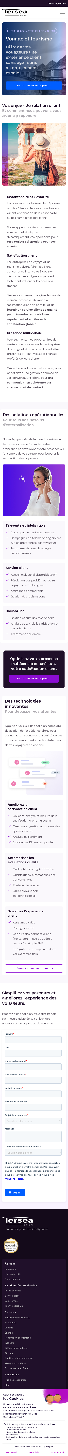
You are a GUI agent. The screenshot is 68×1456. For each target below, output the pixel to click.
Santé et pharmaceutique (19, 1358)
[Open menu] (62, 12)
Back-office (11, 1300)
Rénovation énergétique (18, 1337)
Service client (12, 1295)
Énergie (9, 1332)
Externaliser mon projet (34, 85)
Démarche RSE (13, 1273)
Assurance (10, 1322)
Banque (9, 1327)
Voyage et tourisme (15, 1363)
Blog (7, 1384)
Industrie (9, 1342)
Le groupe (10, 1268)
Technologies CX (14, 1305)
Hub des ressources (15, 1379)
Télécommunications (16, 1347)
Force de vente (13, 1290)
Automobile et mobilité (17, 1317)
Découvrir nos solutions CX (34, 968)
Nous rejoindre (57, 3)
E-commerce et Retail (17, 1368)
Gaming (9, 1353)
